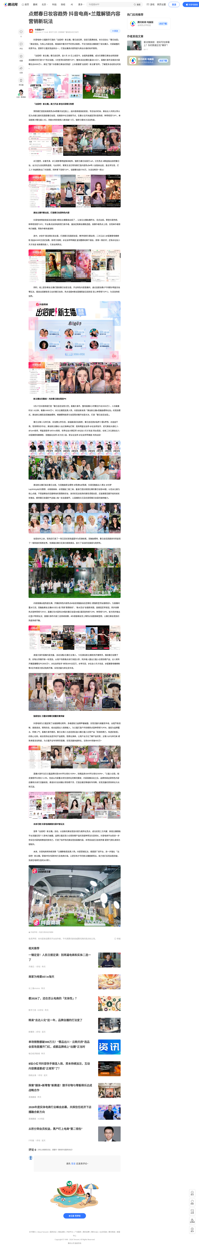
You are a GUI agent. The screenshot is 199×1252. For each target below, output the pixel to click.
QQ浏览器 (103, 1232)
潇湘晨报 (32, 1097)
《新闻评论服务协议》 (65, 1150)
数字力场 (32, 1010)
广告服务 (78, 1232)
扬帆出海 (32, 1075)
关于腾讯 (32, 1232)
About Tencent (42, 1232)
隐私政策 (61, 1232)
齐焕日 (31, 967)
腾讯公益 (94, 1232)
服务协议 (53, 1232)
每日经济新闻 (34, 1053)
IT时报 (31, 1140)
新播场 (31, 1032)
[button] (163, 24)
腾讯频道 (112, 1232)
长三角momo (34, 988)
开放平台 (69, 1232)
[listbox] (75, 1044)
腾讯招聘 (86, 1232)
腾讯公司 (71, 1243)
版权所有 (78, 1243)
